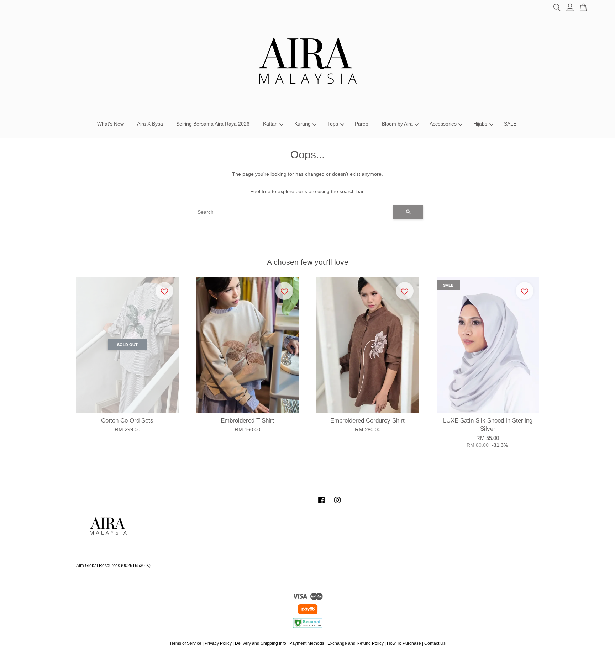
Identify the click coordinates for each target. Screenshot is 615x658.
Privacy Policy (218, 643)
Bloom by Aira (397, 124)
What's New (110, 124)
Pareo (361, 124)
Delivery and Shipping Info (260, 643)
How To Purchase (404, 643)
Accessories (443, 124)
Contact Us (435, 643)
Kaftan (270, 124)
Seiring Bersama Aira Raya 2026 (212, 124)
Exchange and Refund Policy (355, 643)
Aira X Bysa (150, 124)
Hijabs (480, 124)
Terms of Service (185, 643)
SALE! (511, 124)
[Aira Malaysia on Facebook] (321, 503)
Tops (332, 124)
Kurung (302, 124)
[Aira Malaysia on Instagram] (337, 503)
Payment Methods (306, 643)
